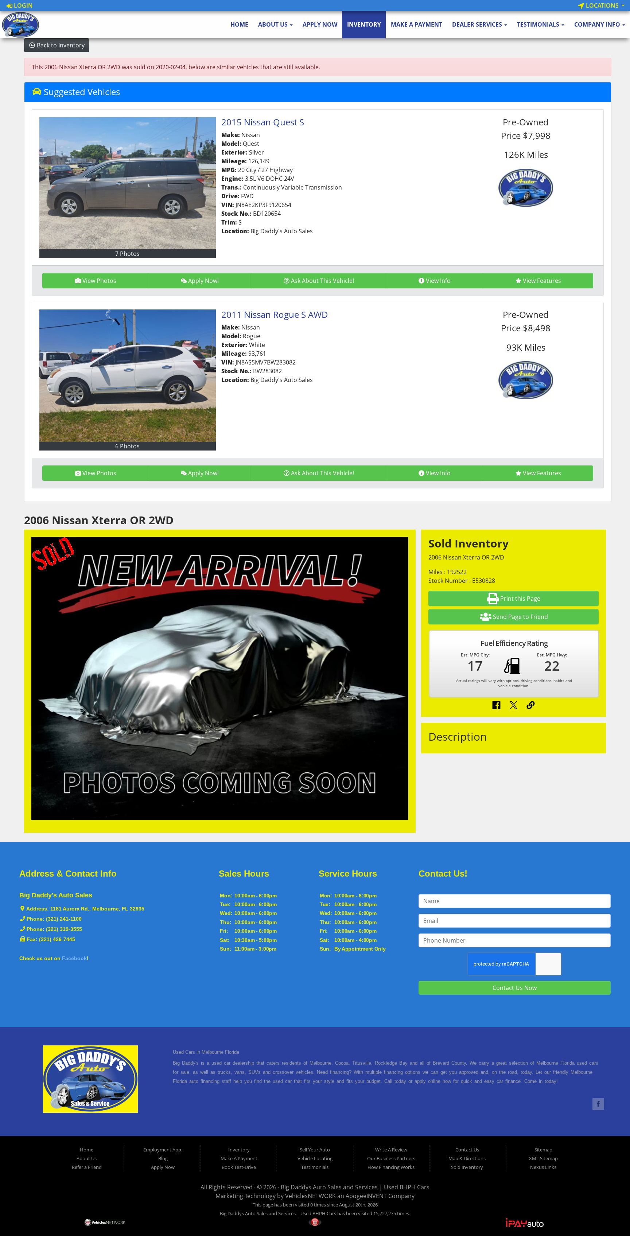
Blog (163, 1158)
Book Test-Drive (239, 1167)
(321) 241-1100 (64, 919)
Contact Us (467, 1149)
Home (239, 24)
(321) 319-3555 (64, 929)
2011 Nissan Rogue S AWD (274, 314)
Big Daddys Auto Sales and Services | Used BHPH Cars (355, 1187)
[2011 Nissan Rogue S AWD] (127, 375)
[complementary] (608, 1214)
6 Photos (127, 446)
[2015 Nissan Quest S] (127, 183)
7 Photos (127, 254)
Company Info (598, 24)
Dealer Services (477, 24)
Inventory (364, 24)
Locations (602, 5)
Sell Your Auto (315, 1149)
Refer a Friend (87, 1167)
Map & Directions (467, 1158)
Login (22, 5)
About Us (273, 24)
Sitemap (543, 1149)
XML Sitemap (543, 1158)
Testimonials (539, 24)
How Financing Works (391, 1167)
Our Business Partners (391, 1158)
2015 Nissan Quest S (262, 122)
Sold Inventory (467, 1167)
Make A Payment (416, 24)
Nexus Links (543, 1167)
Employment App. (162, 1149)
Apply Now (320, 24)
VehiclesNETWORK (310, 1196)
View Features (542, 281)
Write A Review (391, 1149)
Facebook (74, 958)
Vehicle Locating (315, 1158)
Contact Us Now (515, 988)
